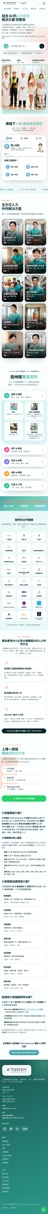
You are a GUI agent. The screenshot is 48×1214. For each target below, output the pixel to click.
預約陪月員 (39, 53)
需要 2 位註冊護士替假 (10, 53)
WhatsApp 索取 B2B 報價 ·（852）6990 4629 (24, 731)
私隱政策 (5, 1208)
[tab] (9, 138)
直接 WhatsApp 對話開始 (24, 798)
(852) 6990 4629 (8, 1099)
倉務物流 (5, 1159)
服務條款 (13, 1208)
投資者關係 (6, 1188)
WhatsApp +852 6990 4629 (24, 1052)
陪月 (3, 1148)
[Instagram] (17, 1128)
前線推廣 (5, 1162)
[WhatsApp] (4, 1128)
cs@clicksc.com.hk (9, 1108)
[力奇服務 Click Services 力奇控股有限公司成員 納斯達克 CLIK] (10, 3)
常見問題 (42, 9)
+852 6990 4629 (33, 1009)
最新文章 (33, 9)
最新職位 (16, 9)
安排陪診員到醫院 (26, 53)
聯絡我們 (5, 1191)
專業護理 (5, 1141)
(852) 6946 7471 (8, 1101)
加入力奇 (25, 9)
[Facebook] (10, 1128)
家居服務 (5, 1152)
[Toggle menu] (44, 3)
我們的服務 (7, 9)
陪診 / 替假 (6, 1145)
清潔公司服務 (7, 1155)
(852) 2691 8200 (8, 1090)
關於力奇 (5, 1174)
